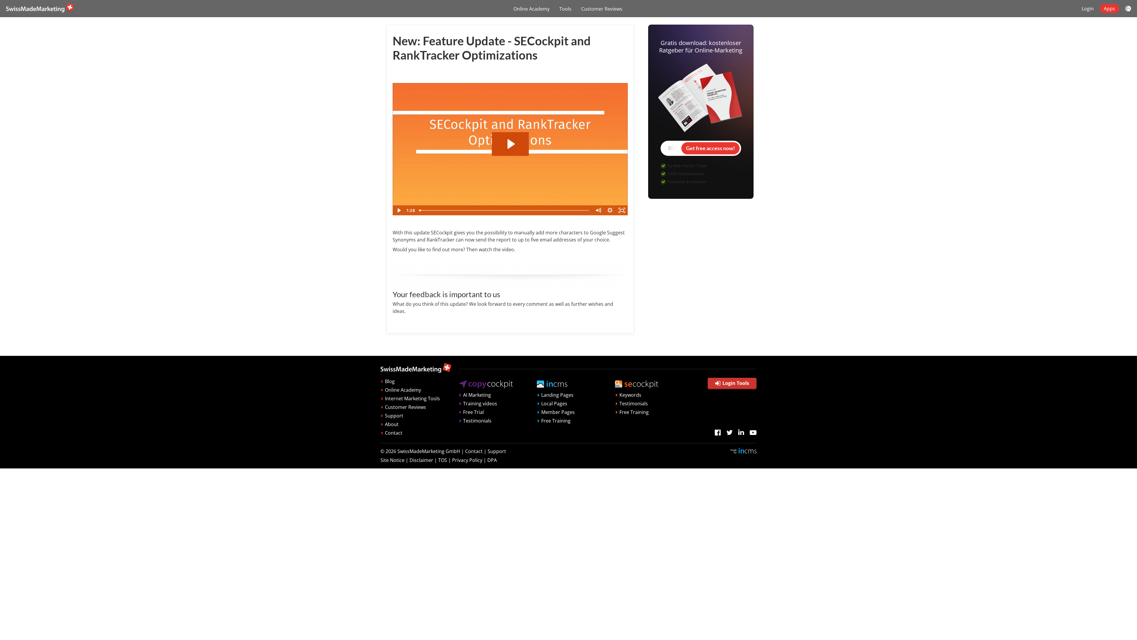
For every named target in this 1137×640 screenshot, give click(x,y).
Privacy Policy (467, 460)
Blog (390, 381)
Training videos (480, 403)
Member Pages (558, 412)
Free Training (556, 420)
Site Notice (392, 460)
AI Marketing (477, 395)
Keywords (630, 395)
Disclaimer (421, 460)
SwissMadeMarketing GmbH (428, 451)
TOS (442, 460)
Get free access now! (710, 148)
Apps (1109, 8)
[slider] (504, 210)
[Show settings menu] (610, 210)
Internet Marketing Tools (412, 398)
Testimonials (477, 420)
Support (394, 415)
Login (1088, 8)
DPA (492, 460)
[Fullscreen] (622, 210)
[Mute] (598, 210)
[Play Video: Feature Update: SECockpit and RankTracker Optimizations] (510, 144)
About (392, 424)
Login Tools (735, 383)
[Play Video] (398, 210)
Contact (393, 433)
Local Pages (554, 403)
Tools (565, 9)
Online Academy (531, 9)
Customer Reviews (601, 9)
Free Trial (473, 412)
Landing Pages (557, 395)
